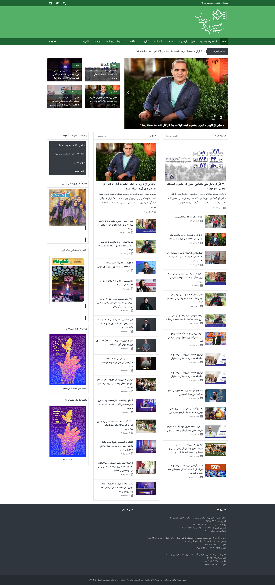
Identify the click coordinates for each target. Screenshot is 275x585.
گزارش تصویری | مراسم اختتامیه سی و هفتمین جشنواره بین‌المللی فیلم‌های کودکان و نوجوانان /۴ (65, 74)
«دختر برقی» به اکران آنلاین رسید (188, 217)
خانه (224, 41)
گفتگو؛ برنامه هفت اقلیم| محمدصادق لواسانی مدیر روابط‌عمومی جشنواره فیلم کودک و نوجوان (116, 446)
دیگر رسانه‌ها (74, 92)
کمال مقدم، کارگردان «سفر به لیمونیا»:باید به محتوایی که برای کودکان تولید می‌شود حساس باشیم (162, 51)
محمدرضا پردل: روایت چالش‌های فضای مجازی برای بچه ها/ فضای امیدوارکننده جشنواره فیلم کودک (117, 487)
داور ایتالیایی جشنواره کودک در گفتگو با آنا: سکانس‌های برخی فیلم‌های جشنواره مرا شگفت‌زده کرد (115, 323)
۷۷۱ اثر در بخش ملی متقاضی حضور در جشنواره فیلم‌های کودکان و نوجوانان (102, 74)
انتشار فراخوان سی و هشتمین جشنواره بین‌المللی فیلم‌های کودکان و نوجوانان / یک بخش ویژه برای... (185, 469)
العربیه (85, 41)
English (52, 41)
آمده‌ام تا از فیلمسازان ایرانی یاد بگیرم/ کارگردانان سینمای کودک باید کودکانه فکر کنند (116, 362)
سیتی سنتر (79, 162)
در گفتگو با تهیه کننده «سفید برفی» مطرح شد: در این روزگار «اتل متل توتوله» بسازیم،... (115, 425)
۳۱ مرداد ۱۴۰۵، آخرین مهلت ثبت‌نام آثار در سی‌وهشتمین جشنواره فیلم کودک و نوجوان (185, 428)
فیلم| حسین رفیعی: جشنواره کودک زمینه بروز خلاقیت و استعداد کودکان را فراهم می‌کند (185, 277)
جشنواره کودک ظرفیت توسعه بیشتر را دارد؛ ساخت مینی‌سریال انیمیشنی (185, 392)
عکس (76, 65)
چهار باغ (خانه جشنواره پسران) (70, 154)
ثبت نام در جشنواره (208, 41)
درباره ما (97, 41)
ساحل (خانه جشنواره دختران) (71, 145)
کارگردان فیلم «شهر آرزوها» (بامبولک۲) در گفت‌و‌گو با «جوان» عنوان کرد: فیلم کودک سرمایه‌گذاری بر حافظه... (115, 467)
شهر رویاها (79, 171)
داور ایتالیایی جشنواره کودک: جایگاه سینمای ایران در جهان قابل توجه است (114, 342)
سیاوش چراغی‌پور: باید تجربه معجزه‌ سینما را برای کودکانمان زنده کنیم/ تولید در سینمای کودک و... (115, 383)
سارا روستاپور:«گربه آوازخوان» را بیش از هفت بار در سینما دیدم (116, 283)
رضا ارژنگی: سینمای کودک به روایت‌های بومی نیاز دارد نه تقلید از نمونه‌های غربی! (186, 410)
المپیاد (159, 41)
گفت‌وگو (114, 92)
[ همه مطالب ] (171, 136)
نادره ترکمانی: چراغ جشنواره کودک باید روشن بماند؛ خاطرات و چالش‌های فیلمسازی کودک (184, 298)
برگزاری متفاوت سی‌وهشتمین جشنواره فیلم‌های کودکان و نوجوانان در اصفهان (187, 356)
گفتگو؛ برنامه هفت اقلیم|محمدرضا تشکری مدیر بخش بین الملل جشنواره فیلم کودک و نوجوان (115, 404)
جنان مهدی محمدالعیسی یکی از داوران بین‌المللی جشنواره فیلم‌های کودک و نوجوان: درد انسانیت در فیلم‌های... (114, 302)
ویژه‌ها (114, 65)
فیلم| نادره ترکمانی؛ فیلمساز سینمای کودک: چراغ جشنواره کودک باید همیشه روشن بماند (184, 317)
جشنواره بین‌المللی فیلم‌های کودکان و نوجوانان (130, 580)
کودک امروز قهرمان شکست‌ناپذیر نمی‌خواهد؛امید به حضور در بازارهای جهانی (115, 265)
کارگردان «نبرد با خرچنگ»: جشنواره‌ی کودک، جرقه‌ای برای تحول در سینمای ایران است (185, 337)
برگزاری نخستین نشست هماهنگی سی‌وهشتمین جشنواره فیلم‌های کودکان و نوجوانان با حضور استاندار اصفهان (186, 448)
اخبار (171, 41)
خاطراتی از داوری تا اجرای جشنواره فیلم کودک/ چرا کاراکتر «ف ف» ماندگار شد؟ (225, 125)
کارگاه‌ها (133, 41)
